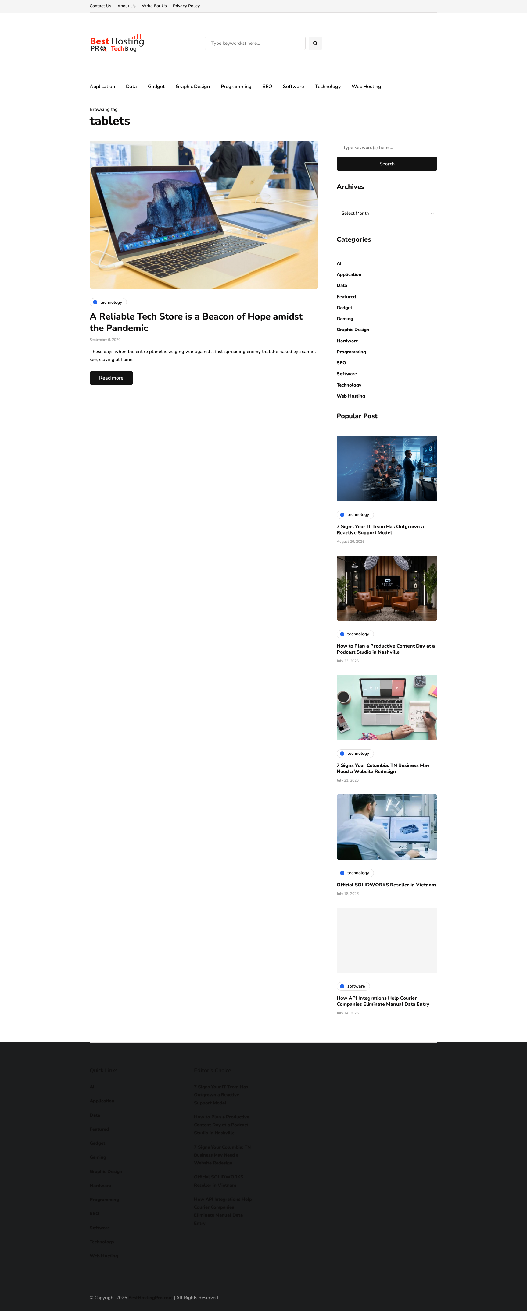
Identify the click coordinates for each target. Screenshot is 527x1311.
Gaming (345, 319)
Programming (236, 86)
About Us (126, 6)
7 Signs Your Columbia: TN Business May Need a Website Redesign (383, 768)
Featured (346, 297)
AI (339, 263)
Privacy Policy (186, 6)
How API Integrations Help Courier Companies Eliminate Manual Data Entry (383, 1001)
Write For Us (154, 6)
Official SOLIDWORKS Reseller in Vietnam (386, 885)
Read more (111, 378)
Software (293, 86)
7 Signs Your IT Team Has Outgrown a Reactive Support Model (380, 529)
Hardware (347, 341)
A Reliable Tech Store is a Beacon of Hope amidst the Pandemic (196, 322)
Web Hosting (366, 86)
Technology (328, 86)
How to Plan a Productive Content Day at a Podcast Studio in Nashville (386, 649)
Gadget (156, 86)
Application (102, 86)
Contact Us (100, 6)
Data (131, 86)
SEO (267, 86)
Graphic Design (193, 86)
